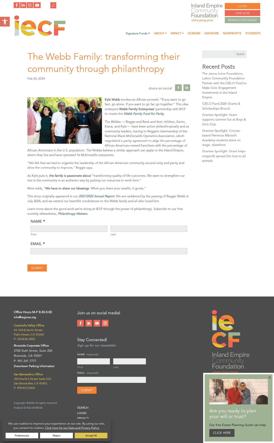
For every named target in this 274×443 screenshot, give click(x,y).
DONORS (194, 33)
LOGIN (242, 6)
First (33, 234)
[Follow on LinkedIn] (88, 323)
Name (38, 221)
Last (113, 234)
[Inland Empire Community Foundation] (40, 35)
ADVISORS (211, 33)
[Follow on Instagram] (105, 323)
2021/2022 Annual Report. (97, 196)
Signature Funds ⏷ (138, 33)
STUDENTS (252, 33)
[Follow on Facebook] (80, 323)
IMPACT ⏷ (177, 33)
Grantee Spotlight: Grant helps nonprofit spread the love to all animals (224, 156)
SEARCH (83, 408)
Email (38, 243)
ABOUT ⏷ (160, 33)
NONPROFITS (232, 33)
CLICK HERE (222, 433)
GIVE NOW (242, 13)
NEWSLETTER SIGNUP (242, 20)
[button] (5, 21)
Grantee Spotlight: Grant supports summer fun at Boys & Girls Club (224, 119)
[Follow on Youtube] (97, 323)
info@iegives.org (25, 317)
